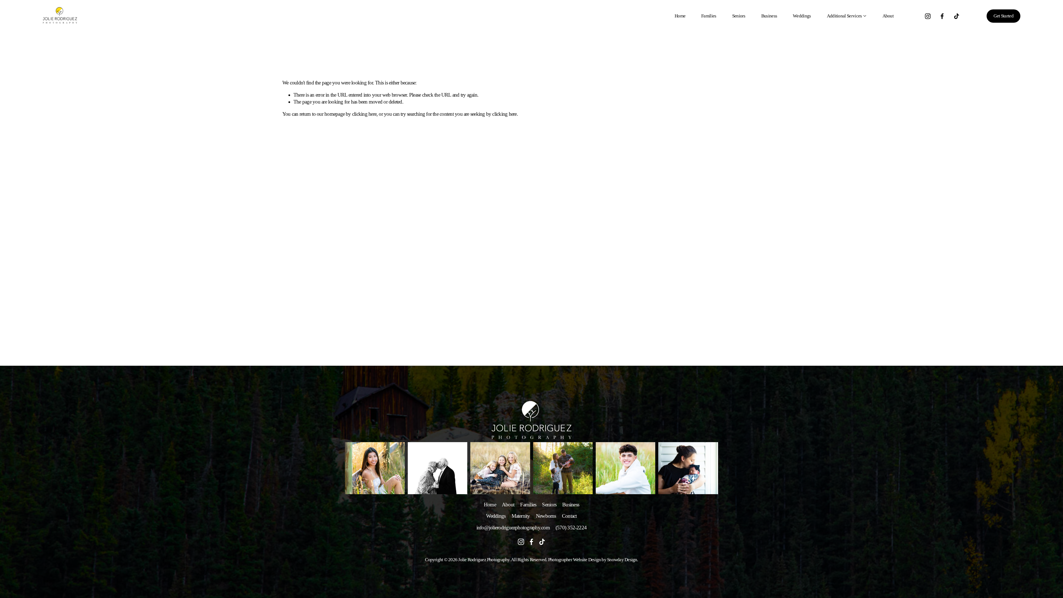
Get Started (1003, 16)
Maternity (521, 516)
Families (708, 16)
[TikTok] (956, 16)
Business (769, 16)
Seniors (738, 16)
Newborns (546, 516)
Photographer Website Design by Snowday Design (592, 559)
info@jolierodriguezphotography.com (513, 527)
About (888, 16)
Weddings (802, 16)
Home (680, 16)
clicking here (364, 114)
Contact (569, 516)
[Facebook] (942, 16)
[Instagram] (927, 16)
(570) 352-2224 (571, 527)
